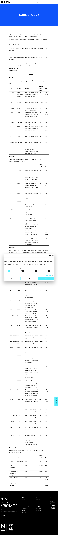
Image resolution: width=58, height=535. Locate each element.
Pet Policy (37, 501)
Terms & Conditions (39, 508)
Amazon (19, 112)
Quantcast (19, 170)
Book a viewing (24, 501)
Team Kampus (24, 512)
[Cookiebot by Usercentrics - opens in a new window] (49, 256)
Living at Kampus (28, 2)
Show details (48, 275)
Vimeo (18, 92)
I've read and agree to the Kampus (10, 511)
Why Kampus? (24, 510)
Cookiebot (31, 74)
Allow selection (29, 278)
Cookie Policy (38, 504)
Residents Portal (38, 499)
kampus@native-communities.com (53, 508)
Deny (12, 278)
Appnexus (19, 364)
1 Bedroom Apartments (27, 504)
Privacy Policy (15, 511)
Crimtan (18, 325)
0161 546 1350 (52, 505)
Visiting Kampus (38, 2)
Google (18, 126)
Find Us (54, 498)
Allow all (45, 278)
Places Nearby (38, 510)
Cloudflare (19, 102)
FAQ (36, 497)
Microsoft (19, 183)
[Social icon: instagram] (6, 498)
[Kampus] (7, 2)
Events (23, 514)
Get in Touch (24, 499)
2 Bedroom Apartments (27, 506)
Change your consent (13, 70)
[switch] (22, 271)
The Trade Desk (20, 399)
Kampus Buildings (26, 508)
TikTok (18, 216)
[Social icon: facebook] (2, 498)
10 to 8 (18, 465)
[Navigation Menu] (55, 2)
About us (23, 497)
